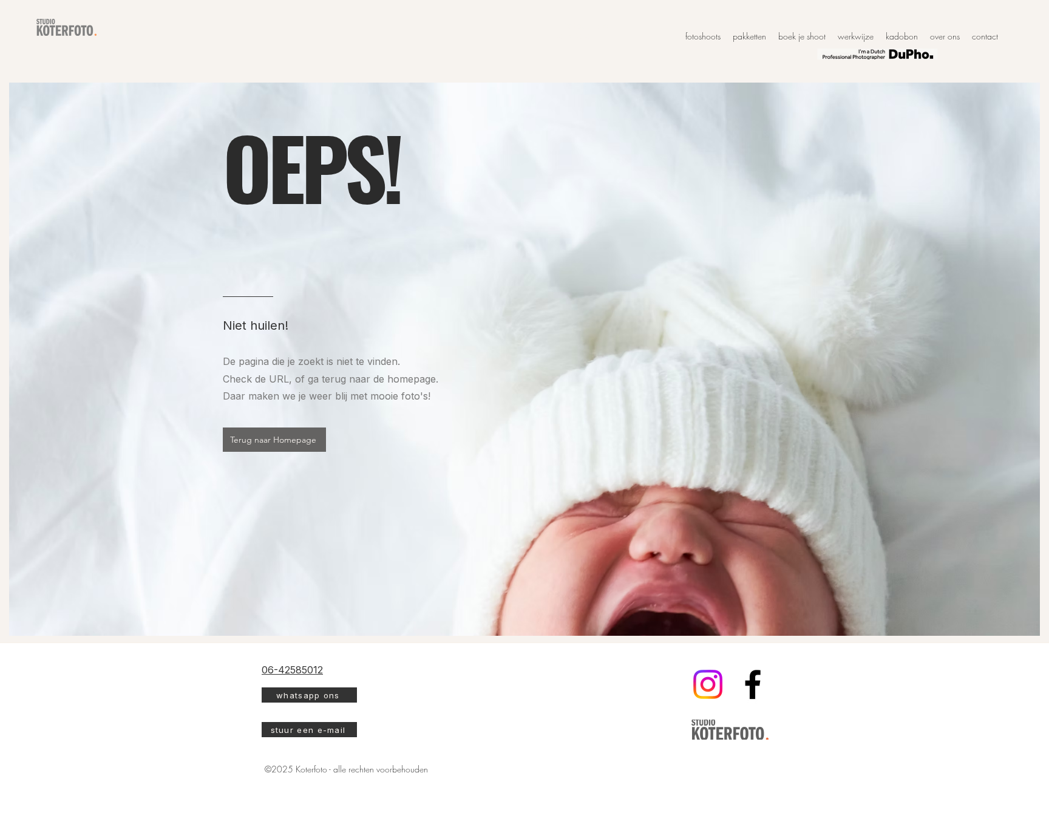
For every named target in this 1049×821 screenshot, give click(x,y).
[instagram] (707, 684)
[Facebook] (752, 684)
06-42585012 (292, 670)
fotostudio (586, 26)
